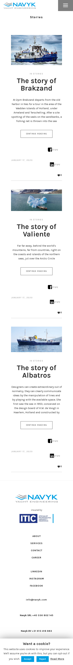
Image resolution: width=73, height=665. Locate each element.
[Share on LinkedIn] (55, 165)
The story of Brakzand (36, 84)
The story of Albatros (36, 371)
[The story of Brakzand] (36, 50)
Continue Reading (36, 134)
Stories (38, 74)
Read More (57, 658)
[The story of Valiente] (36, 200)
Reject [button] (42, 659)
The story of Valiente (36, 230)
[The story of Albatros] (36, 339)
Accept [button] (27, 659)
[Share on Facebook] (53, 150)
